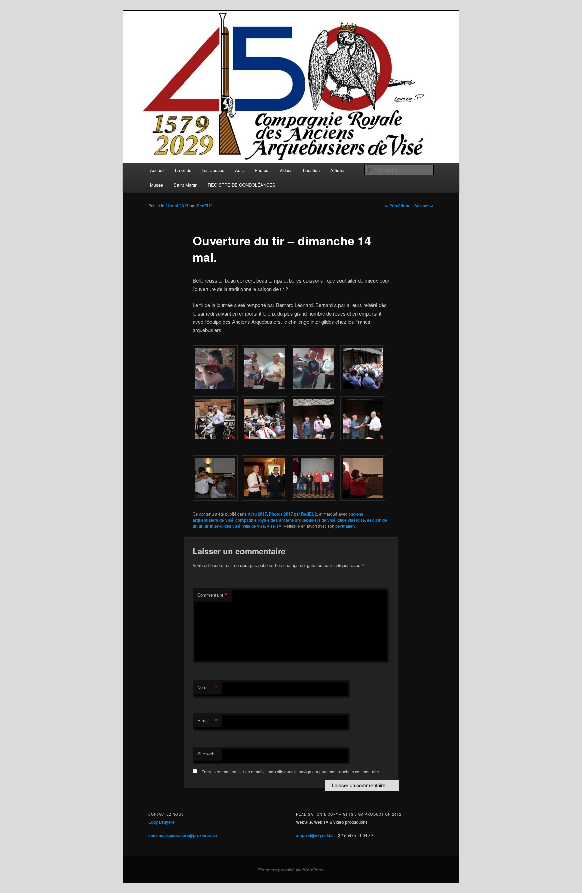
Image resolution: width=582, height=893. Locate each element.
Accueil (157, 170)
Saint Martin (185, 184)
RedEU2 (205, 206)
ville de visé (254, 526)
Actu (239, 170)
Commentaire (212, 595)
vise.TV (274, 526)
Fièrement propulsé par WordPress (291, 870)
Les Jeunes (213, 170)
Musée (156, 184)
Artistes (338, 170)
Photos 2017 (281, 514)
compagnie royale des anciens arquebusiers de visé (285, 520)
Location (311, 170)
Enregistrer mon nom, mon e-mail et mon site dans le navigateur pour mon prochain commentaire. (290, 771)
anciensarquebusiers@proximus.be (182, 835)
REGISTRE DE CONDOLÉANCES (242, 184)
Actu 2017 (257, 514)
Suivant (424, 206)
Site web (205, 753)
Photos (261, 170)
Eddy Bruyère (161, 822)
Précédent (396, 206)
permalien (345, 526)
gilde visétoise (351, 520)
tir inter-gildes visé (222, 526)
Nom (207, 687)
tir (201, 526)
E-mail (207, 720)
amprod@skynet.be (315, 835)
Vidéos (286, 170)
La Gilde (183, 170)
